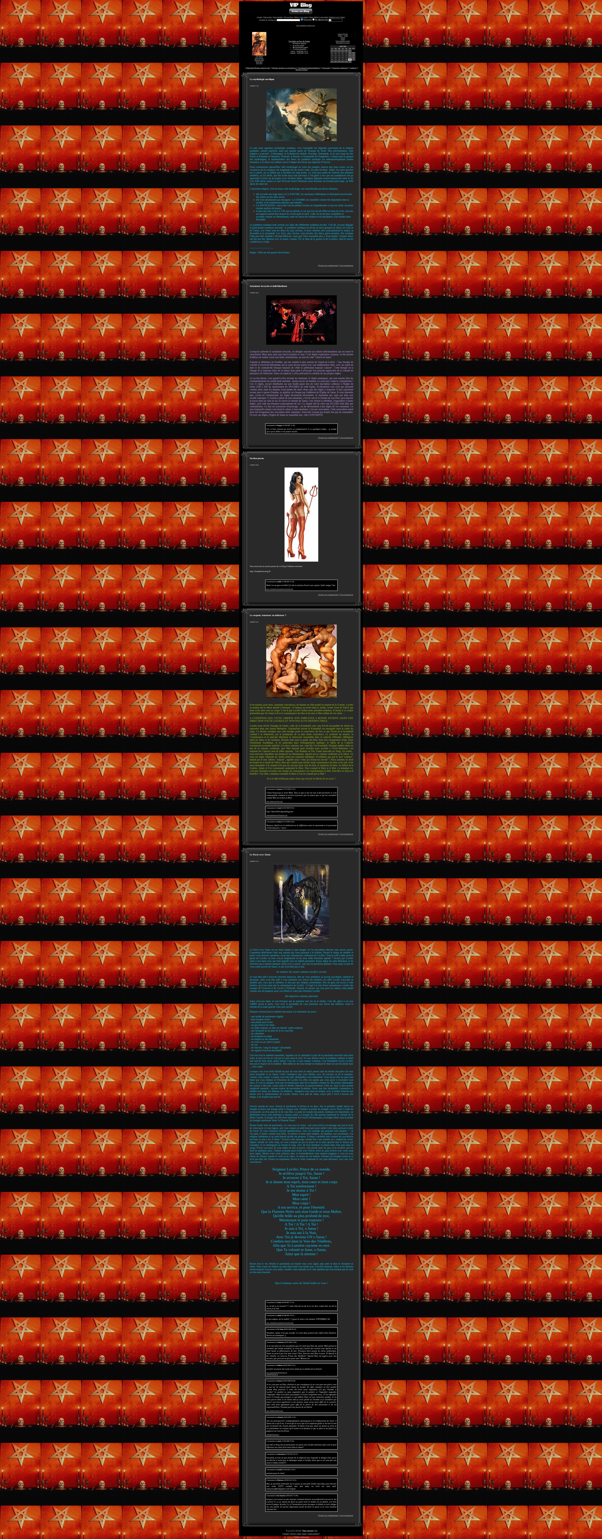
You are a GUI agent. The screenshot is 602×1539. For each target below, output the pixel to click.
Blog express (259, 58)
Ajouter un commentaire (328, 265)
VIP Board (259, 56)
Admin (304, 1534)
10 (300, 1531)
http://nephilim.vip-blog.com (305, 25)
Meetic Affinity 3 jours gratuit (318, 17)
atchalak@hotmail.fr (272, 1434)
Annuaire (286, 1534)
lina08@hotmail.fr (272, 1374)
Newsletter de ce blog (343, 43)
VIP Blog (297, 1537)
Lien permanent (346, 265)
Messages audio (259, 60)
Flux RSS (259, 63)
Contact (342, 37)
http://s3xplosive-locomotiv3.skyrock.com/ (280, 1323)
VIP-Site (293, 1534)
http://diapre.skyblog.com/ (274, 1411)
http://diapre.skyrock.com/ (274, 801)
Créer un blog (267, 17)
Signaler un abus (304, 1537)
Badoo (343, 17)
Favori (343, 39)
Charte (299, 1534)
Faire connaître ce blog (343, 41)
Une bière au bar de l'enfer (299, 41)
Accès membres (278, 17)
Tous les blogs (288, 17)
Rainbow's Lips (334, 17)
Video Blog (259, 61)
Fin (316, 1531)
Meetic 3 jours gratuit (301, 17)
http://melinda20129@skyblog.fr (276, 1373)
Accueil (259, 17)
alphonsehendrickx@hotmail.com (276, 815)
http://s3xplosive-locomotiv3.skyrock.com (279, 589)
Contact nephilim (313, 1534)
